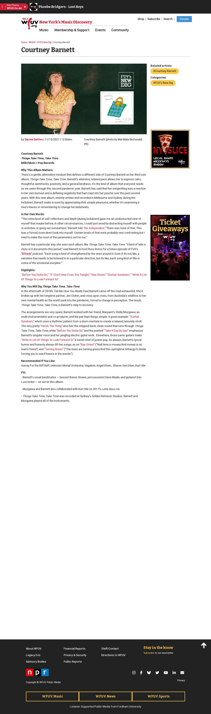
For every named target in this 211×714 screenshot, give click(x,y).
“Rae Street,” (98, 275)
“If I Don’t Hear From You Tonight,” (70, 275)
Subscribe (154, 19)
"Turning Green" (53, 349)
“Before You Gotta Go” (69, 331)
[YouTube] (166, 672)
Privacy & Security (75, 655)
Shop (141, 19)
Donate (184, 19)
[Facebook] (141, 672)
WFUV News (105, 696)
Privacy (181, 680)
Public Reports (73, 662)
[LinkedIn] (175, 672)
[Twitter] (157, 672)
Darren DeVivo (34, 139)
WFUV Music (52, 696)
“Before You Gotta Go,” (35, 275)
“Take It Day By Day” (116, 331)
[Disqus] (84, 591)
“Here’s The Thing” (51, 326)
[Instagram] (134, 672)
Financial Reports (74, 649)
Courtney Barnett (165, 71)
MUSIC (32, 42)
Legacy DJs (33, 655)
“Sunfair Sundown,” (118, 275)
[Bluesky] (149, 672)
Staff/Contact (110, 649)
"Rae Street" (87, 345)
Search (168, 19)
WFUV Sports (159, 696)
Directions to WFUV (113, 655)
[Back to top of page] (204, 645)
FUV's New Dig (44, 42)
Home (24, 42)
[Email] (182, 672)
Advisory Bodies (36, 662)
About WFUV (34, 649)
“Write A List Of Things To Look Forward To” (47, 340)
